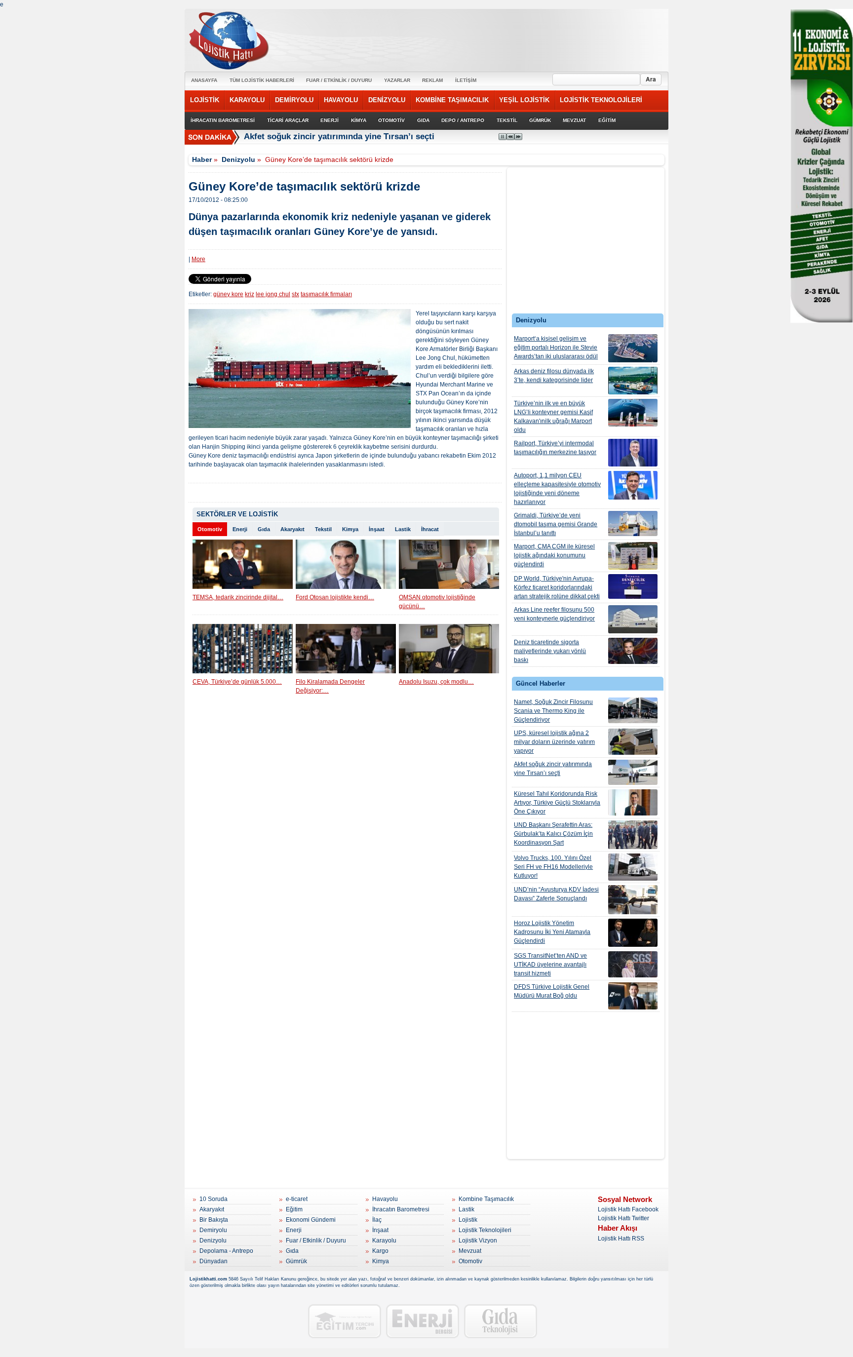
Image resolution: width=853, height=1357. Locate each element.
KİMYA (358, 120)
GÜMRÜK (540, 120)
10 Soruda (213, 1199)
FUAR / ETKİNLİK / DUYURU (339, 80)
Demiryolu (213, 1230)
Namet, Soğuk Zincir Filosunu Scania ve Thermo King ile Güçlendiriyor (553, 710)
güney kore (228, 294)
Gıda (264, 529)
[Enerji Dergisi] (422, 1321)
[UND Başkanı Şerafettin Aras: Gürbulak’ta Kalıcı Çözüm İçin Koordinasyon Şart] (633, 834)
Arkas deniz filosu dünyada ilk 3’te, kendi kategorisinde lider (554, 376)
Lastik (403, 529)
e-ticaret (297, 1199)
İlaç (377, 1219)
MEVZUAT (574, 120)
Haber (202, 159)
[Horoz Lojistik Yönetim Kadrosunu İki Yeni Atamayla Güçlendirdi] (633, 933)
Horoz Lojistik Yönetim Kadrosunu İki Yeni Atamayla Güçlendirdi (552, 932)
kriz (249, 294)
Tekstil (323, 529)
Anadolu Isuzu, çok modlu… (436, 681)
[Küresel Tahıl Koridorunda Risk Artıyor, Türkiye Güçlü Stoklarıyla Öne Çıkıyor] (633, 802)
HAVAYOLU (341, 100)
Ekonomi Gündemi (311, 1219)
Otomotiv (209, 529)
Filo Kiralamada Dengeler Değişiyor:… (330, 686)
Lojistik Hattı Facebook (628, 1209)
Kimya (350, 529)
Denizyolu (238, 159)
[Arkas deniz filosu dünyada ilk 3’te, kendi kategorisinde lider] (633, 380)
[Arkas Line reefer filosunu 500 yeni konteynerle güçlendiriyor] (633, 619)
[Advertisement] (586, 243)
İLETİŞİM (465, 80)
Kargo (380, 1250)
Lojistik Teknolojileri (485, 1230)
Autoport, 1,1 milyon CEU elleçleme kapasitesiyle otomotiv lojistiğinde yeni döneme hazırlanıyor (557, 488)
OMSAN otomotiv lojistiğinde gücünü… (437, 602)
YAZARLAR (397, 80)
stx (295, 294)
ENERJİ (329, 120)
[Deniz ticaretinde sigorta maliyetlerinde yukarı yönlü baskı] (633, 651)
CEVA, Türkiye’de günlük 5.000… (237, 681)
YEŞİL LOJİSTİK (524, 100)
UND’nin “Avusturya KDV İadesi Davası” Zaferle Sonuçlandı (556, 894)
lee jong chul (273, 294)
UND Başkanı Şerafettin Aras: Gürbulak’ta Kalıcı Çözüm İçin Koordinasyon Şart (553, 833)
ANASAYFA (204, 80)
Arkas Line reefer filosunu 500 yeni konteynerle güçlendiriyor (554, 614)
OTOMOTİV (391, 120)
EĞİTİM (607, 120)
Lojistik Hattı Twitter (623, 1218)
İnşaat (377, 529)
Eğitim (294, 1209)
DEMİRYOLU (294, 100)
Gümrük (296, 1261)
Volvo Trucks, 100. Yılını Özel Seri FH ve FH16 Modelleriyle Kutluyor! (553, 866)
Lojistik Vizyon (478, 1240)
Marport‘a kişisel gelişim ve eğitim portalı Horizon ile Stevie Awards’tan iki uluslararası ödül (556, 347)
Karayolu (384, 1240)
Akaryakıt (292, 529)
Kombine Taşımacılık (486, 1199)
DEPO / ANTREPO (462, 120)
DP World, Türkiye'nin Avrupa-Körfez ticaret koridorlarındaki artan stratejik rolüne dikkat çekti (557, 587)
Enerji (240, 529)
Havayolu (385, 1199)
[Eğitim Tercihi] (344, 1321)
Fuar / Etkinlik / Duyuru (316, 1240)
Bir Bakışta (213, 1219)
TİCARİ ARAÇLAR (288, 120)
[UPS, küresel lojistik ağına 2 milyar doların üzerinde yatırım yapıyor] (633, 742)
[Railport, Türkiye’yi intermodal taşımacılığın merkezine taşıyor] (633, 452)
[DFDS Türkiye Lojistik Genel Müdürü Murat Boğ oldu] (633, 995)
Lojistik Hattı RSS (621, 1238)
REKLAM (432, 80)
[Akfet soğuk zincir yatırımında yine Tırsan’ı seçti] (633, 772)
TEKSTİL (507, 120)
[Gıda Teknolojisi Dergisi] (500, 1321)
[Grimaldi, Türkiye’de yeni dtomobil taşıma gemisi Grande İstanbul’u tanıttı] (633, 523)
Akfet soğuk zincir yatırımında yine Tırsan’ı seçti (339, 136)
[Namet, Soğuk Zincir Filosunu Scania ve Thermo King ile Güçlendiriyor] (633, 710)
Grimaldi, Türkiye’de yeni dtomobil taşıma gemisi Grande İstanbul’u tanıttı (555, 524)
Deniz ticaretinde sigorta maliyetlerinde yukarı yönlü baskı (550, 651)
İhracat (430, 529)
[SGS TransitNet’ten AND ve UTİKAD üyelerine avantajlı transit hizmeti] (633, 964)
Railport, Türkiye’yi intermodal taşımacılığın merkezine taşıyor (555, 448)
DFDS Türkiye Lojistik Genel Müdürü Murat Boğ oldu (551, 991)
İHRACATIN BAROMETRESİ (223, 120)
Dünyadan (213, 1261)
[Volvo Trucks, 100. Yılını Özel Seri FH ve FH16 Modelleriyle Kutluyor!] (633, 867)
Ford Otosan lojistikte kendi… (335, 597)
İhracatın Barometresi (400, 1209)
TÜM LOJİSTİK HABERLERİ (262, 80)
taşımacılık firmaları (326, 294)
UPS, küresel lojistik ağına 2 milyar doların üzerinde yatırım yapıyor (554, 742)
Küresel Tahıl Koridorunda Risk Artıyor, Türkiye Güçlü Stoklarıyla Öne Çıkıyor (557, 802)
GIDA (423, 120)
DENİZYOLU (386, 100)
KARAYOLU (247, 100)
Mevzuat (470, 1250)
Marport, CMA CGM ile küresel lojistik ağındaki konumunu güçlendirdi (554, 555)
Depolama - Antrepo (226, 1250)
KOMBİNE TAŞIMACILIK (452, 100)
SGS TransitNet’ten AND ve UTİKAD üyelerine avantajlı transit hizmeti (550, 964)
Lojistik (468, 1219)
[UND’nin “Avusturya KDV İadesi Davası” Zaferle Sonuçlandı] (633, 899)
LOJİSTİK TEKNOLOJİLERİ (601, 100)
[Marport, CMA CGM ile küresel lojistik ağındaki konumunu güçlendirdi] (633, 556)
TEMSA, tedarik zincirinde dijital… (238, 597)
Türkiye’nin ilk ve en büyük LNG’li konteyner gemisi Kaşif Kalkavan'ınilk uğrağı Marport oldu (553, 416)
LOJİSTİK (204, 100)
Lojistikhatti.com (208, 1279)
